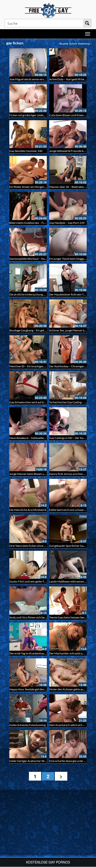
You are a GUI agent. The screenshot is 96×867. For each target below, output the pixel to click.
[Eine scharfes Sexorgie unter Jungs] (68, 744)
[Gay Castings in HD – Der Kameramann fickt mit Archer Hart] (68, 421)
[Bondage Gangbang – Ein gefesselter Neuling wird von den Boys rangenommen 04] (28, 313)
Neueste (63, 43)
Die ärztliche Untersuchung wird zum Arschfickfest (40, 294)
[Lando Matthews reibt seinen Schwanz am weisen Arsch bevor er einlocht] (68, 565)
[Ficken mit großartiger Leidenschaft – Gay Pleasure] (28, 98)
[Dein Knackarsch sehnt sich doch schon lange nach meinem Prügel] (68, 708)
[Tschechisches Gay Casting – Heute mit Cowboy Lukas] (68, 385)
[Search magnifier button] (87, 23)
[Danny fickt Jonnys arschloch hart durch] (68, 457)
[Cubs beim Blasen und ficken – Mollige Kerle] (68, 98)
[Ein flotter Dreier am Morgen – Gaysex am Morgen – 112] (28, 170)
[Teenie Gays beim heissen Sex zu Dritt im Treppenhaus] (68, 600)
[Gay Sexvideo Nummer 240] (28, 134)
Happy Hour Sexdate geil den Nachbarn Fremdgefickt (41, 689)
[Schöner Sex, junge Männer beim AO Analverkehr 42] (68, 313)
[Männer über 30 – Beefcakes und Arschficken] (68, 170)
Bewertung (84, 43)
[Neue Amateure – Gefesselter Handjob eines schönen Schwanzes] (28, 421)
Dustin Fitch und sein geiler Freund (30, 581)
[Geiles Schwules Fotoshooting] (28, 708)
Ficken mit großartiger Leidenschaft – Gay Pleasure (40, 115)
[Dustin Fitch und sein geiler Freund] (28, 565)
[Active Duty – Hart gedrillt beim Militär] (68, 62)
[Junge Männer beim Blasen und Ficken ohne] (28, 457)
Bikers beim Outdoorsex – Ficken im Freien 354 (38, 223)
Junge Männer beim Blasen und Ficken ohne (36, 474)
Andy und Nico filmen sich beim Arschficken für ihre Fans (44, 617)
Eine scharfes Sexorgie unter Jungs (70, 761)
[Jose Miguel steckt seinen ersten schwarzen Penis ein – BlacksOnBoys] (28, 62)
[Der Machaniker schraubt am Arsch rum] (68, 636)
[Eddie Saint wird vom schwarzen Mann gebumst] (68, 493)
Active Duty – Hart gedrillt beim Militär (72, 79)
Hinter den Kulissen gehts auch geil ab (72, 689)
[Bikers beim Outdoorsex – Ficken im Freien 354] (28, 206)
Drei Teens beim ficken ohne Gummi (31, 546)
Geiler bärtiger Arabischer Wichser (30, 761)
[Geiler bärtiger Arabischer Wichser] (28, 744)
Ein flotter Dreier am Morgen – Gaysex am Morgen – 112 (43, 187)
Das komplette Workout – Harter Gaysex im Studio (39, 258)
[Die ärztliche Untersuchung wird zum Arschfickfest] (28, 278)
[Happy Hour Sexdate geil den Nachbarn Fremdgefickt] (28, 672)
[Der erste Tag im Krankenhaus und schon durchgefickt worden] (28, 636)
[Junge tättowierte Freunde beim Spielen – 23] (68, 134)
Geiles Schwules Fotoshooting (27, 725)
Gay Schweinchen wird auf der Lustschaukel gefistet (40, 402)
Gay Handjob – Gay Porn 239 (67, 223)
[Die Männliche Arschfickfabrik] (28, 493)
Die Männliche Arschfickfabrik (27, 510)
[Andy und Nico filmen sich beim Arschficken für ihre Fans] (28, 600)
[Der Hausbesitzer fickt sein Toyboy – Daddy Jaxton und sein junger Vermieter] (68, 278)
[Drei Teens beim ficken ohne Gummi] (28, 529)
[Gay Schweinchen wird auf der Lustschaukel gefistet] (28, 385)
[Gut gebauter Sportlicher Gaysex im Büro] (68, 529)
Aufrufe (73, 43)
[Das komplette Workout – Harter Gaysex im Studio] (28, 242)
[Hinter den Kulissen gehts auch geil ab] (68, 672)
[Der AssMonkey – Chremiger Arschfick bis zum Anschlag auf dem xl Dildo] (68, 349)
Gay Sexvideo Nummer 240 (25, 151)
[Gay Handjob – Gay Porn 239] (68, 206)
